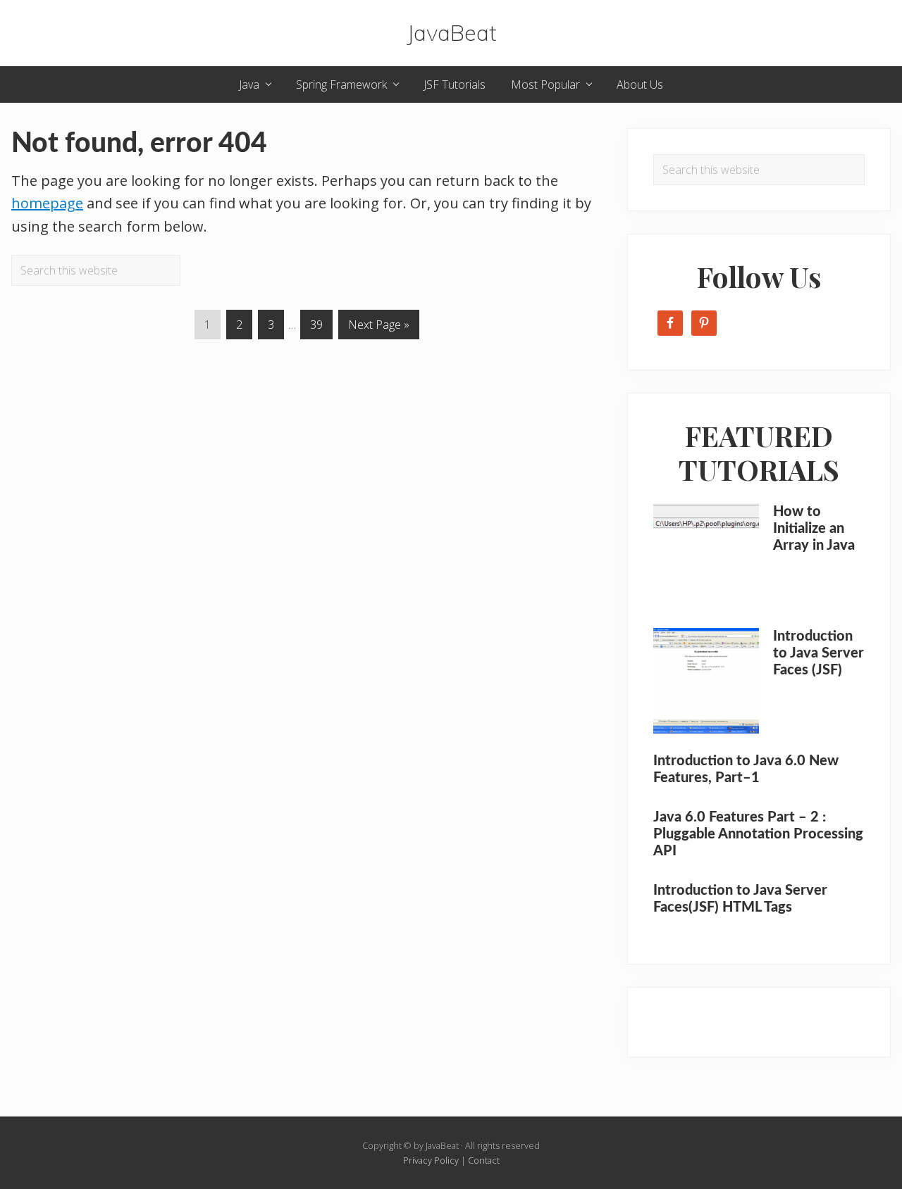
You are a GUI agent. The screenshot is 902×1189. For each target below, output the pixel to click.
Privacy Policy (431, 1160)
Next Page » (378, 327)
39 (321, 324)
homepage (47, 203)
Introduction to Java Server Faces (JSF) (818, 653)
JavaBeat (451, 33)
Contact (484, 1160)
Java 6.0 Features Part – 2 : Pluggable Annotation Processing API (758, 834)
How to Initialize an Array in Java (814, 529)
